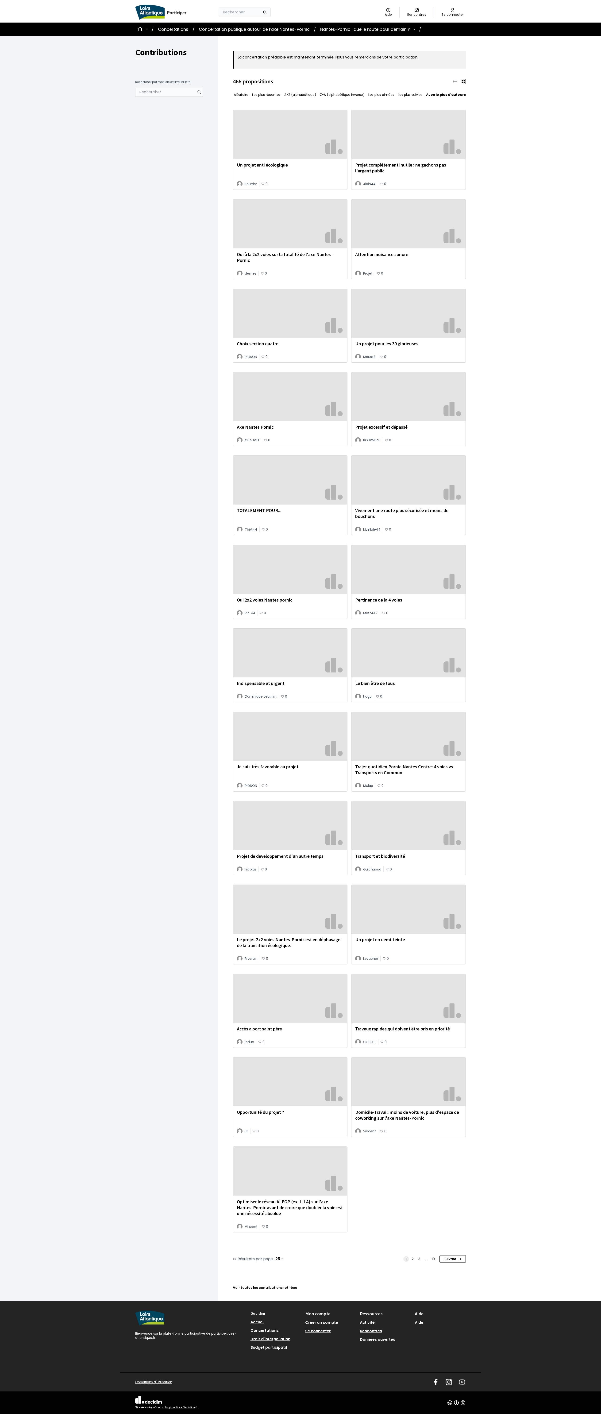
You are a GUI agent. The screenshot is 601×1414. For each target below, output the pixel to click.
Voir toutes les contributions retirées (265, 1288)
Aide (419, 1322)
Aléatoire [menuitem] (241, 95)
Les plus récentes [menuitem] (266, 95)
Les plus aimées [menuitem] (381, 95)
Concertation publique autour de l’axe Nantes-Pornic (254, 29)
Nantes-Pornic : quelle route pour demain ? (365, 29)
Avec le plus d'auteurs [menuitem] (446, 95)
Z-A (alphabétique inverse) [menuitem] (342, 95)
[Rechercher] (265, 12)
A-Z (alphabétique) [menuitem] (300, 95)
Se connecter (318, 1331)
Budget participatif (268, 1347)
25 (277, 1259)
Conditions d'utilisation (153, 1382)
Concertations (173, 29)
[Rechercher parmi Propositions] (199, 92)
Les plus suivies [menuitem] (410, 95)
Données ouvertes (377, 1339)
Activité (367, 1322)
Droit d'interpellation (270, 1339)
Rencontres (371, 1331)
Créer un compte (321, 1322)
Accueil (257, 1322)
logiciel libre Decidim (181, 1407)
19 (433, 1259)
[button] (455, 81)
